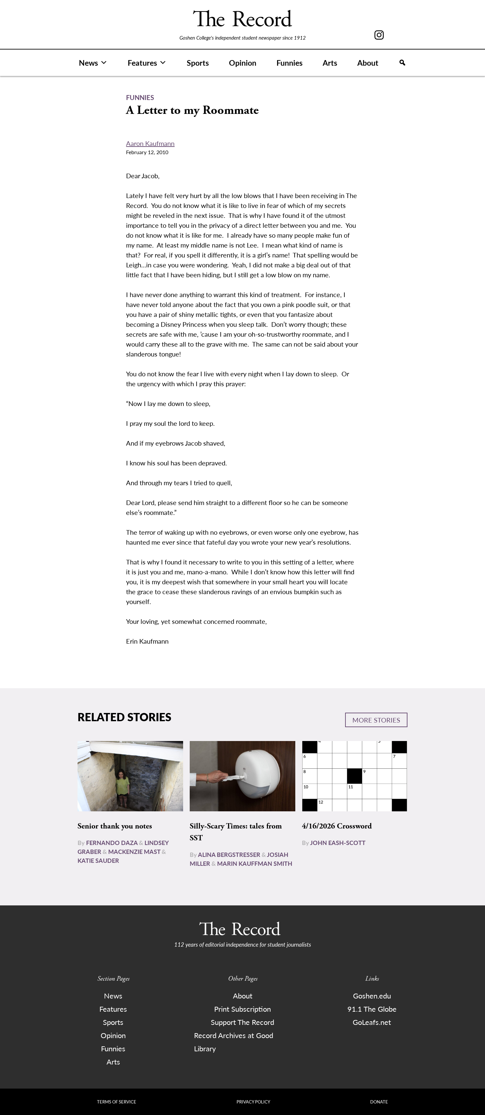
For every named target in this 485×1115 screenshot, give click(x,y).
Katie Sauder (98, 860)
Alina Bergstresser (229, 854)
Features (142, 62)
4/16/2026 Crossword (337, 826)
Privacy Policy (253, 1101)
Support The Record (242, 1022)
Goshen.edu (372, 995)
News (88, 62)
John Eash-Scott (338, 842)
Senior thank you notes (115, 826)
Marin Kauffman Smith (254, 863)
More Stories (376, 720)
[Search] (402, 62)
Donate (379, 1101)
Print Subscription (242, 1008)
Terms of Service (116, 1101)
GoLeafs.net (372, 1022)
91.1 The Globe (372, 1008)
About (367, 62)
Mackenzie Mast (134, 851)
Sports (198, 62)
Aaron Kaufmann (150, 143)
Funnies (289, 62)
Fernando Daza (112, 842)
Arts (330, 62)
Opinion (242, 62)
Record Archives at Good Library (233, 1042)
